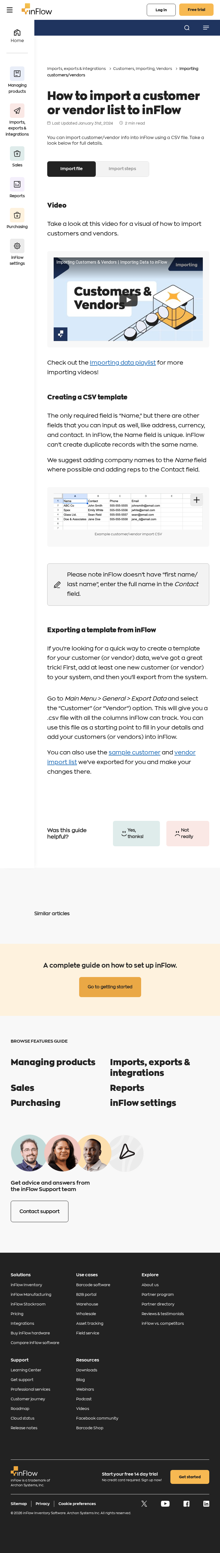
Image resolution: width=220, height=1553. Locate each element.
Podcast (84, 1399)
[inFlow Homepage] (36, 13)
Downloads (86, 1370)
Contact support (40, 1211)
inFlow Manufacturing (31, 1294)
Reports (127, 1088)
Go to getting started (110, 987)
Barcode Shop (89, 1428)
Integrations (22, 1323)
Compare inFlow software (35, 1343)
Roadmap (20, 1408)
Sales (22, 1088)
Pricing (17, 1314)
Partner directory (158, 1304)
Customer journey (28, 1399)
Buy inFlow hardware (30, 1333)
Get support (22, 1380)
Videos (82, 1408)
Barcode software (93, 1285)
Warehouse (87, 1304)
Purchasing (35, 1103)
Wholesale (86, 1314)
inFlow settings (143, 1103)
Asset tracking (89, 1323)
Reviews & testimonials (163, 1314)
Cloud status (22, 1418)
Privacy (43, 1504)
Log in (161, 10)
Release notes (24, 1428)
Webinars (85, 1389)
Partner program (158, 1294)
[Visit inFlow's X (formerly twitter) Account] (144, 1505)
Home (17, 41)
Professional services (30, 1389)
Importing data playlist (123, 363)
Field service (87, 1333)
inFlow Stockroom (28, 1304)
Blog (80, 1380)
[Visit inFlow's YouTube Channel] (165, 1505)
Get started (190, 1477)
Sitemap (19, 1504)
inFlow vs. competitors (163, 1323)
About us (150, 1285)
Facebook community (97, 1418)
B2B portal (86, 1294)
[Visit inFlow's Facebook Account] (187, 1505)
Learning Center (26, 1370)
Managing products (53, 1062)
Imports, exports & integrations (76, 68)
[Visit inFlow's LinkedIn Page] (206, 1505)
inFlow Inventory (26, 1285)
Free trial (196, 10)
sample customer (134, 752)
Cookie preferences (77, 1504)
